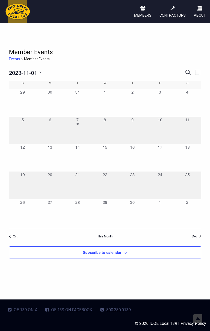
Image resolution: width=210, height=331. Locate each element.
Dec (194, 236)
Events (14, 59)
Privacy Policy (193, 323)
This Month (105, 236)
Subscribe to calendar (102, 252)
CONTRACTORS (173, 15)
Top (197, 318)
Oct (15, 236)
